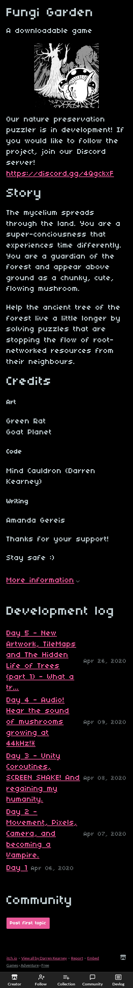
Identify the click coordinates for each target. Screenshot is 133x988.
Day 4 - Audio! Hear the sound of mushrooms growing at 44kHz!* (37, 722)
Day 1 (17, 868)
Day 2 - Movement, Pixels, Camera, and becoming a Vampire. (41, 833)
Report (77, 958)
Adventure (30, 965)
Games (12, 965)
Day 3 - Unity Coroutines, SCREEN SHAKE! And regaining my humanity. (43, 777)
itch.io (11, 958)
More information (40, 580)
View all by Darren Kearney (44, 958)
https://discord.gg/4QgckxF (60, 174)
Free (45, 965)
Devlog (118, 984)
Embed (93, 958)
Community (92, 984)
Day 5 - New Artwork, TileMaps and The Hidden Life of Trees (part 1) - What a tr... (41, 661)
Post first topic (28, 923)
